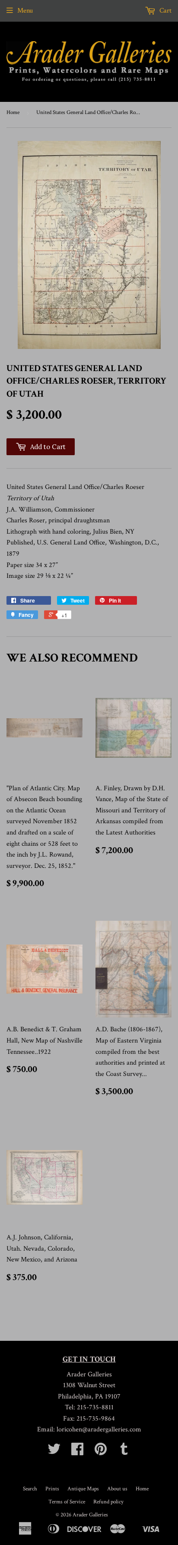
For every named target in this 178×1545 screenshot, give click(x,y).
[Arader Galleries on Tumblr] (124, 1452)
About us (117, 1489)
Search (30, 1489)
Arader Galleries (90, 1515)
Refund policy (108, 1502)
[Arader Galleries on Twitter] (54, 1452)
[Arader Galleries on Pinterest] (100, 1452)
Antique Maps (83, 1489)
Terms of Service (66, 1502)
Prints (52, 1489)
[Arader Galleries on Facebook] (77, 1452)
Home (12, 112)
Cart (165, 10)
